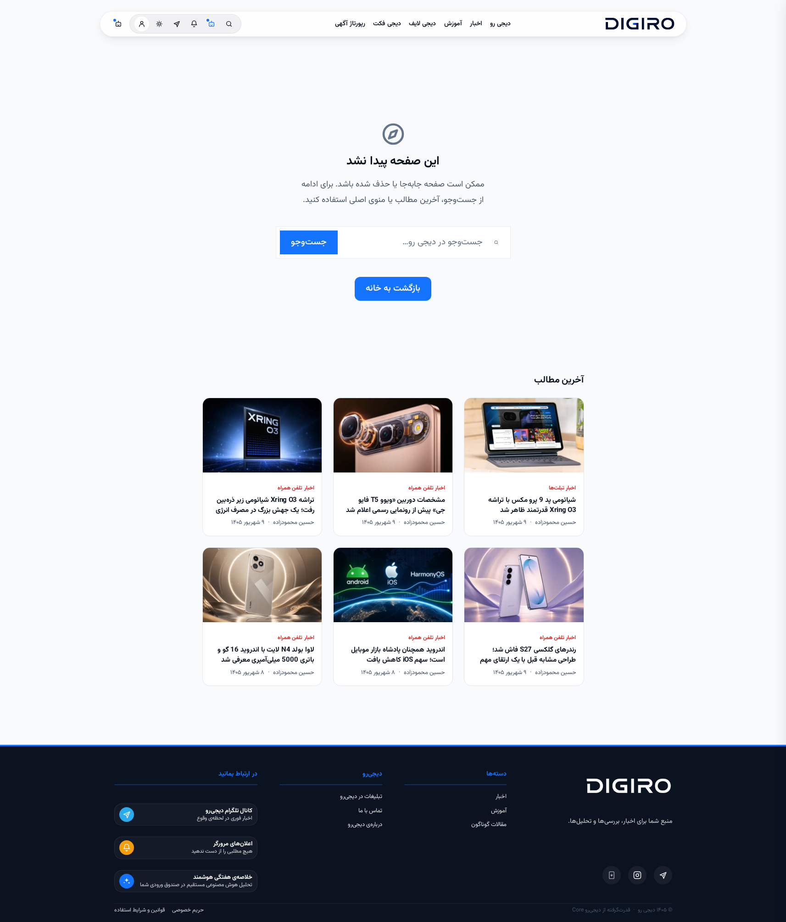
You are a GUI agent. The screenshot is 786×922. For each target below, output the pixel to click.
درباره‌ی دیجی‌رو (365, 824)
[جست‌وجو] (229, 24)
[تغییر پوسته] (159, 24)
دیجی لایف (422, 24)
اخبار (476, 24)
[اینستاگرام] (637, 875)
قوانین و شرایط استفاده (139, 910)
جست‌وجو (309, 242)
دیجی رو (500, 24)
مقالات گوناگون (489, 824)
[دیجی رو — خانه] (639, 24)
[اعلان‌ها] (194, 24)
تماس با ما (370, 810)
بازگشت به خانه (393, 288)
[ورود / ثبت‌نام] (141, 24)
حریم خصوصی (188, 910)
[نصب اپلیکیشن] (611, 875)
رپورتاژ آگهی (350, 24)
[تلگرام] (663, 875)
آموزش (453, 24)
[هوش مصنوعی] (211, 24)
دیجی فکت (387, 24)
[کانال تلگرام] (176, 24)
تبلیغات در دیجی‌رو (361, 796)
